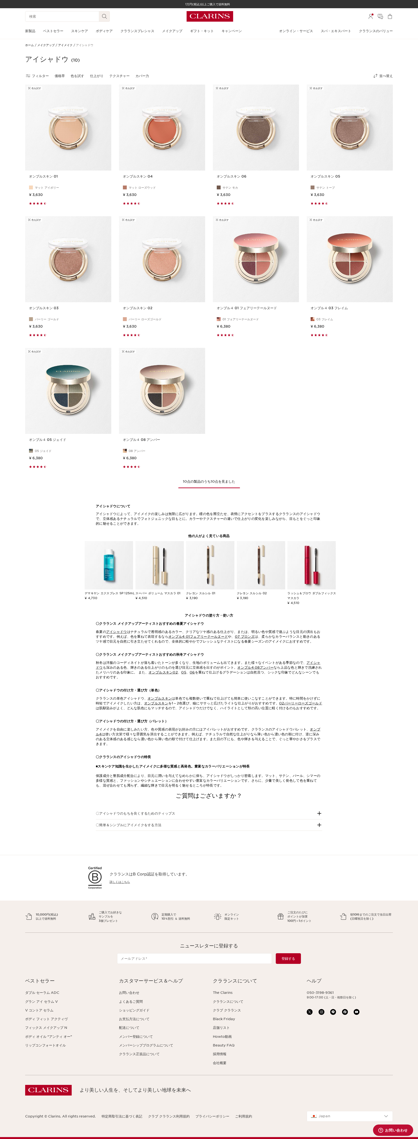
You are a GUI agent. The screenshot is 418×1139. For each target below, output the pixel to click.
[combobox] (350, 1116)
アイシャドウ (116, 632)
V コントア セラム (39, 1010)
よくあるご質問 (131, 1001)
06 (192, 672)
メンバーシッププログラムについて (146, 1045)
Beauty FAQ (223, 1045)
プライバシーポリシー (212, 1116)
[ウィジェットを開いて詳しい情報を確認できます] (393, 1131)
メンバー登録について (136, 1037)
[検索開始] (104, 16)
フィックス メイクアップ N (46, 1028)
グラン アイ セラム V (41, 1001)
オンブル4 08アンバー (255, 667)
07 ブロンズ (245, 636)
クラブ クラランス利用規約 (169, 1116)
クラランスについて (228, 1001)
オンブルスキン (160, 698)
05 (183, 672)
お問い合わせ (129, 993)
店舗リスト (221, 1028)
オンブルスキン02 (163, 672)
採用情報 (219, 1054)
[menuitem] (370, 16)
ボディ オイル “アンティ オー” (48, 1037)
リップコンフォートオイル (45, 1045)
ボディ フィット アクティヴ (46, 1019)
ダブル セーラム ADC (42, 993)
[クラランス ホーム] (210, 16)
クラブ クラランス (227, 1010)
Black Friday (224, 1019)
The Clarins (222, 993)
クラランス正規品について (139, 1054)
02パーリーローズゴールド (300, 703)
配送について (129, 1028)
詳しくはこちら (120, 882)
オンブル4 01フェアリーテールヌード (198, 636)
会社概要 (219, 1063)
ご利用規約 (243, 1116)
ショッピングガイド (134, 1010)
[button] (209, 813)
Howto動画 (222, 1037)
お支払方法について (134, 1019)
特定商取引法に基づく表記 (122, 1116)
